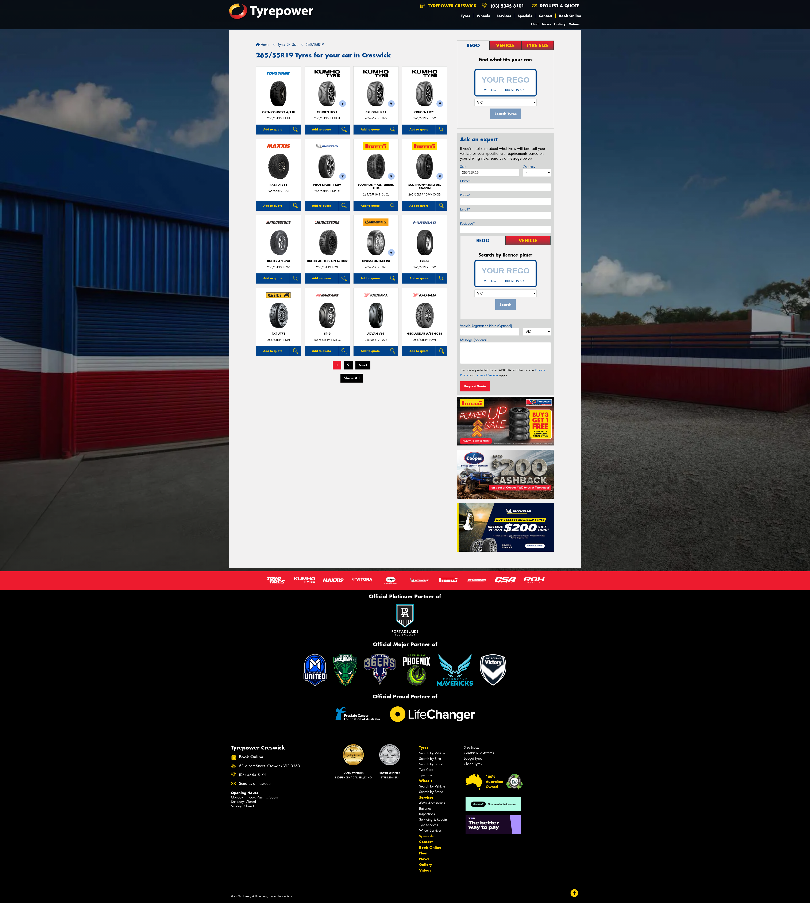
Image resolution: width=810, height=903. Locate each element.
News (546, 24)
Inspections (427, 814)
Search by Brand (431, 764)
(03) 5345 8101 (507, 5)
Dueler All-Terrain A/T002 (327, 261)
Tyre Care (426, 769)
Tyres (465, 16)
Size (463, 166)
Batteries (425, 808)
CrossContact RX (376, 261)
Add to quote (272, 129)
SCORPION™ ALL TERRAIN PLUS (376, 186)
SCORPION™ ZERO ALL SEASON (424, 186)
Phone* (465, 195)
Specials (525, 16)
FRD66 (424, 261)
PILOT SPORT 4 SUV (327, 185)
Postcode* (467, 223)
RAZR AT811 (278, 185)
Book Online (570, 16)
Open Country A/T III (278, 112)
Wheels (483, 16)
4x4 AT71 (278, 333)
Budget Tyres (473, 758)
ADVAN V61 (376, 333)
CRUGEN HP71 (327, 112)
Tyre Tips (425, 775)
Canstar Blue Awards (479, 753)
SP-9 (327, 333)
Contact (545, 16)
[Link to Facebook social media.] (574, 893)
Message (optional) (474, 340)
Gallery (560, 24)
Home (264, 44)
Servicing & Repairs (433, 819)
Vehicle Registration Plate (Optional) (486, 326)
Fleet (535, 24)
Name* (465, 181)
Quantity (529, 166)
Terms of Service (486, 375)
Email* (465, 209)
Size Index (471, 747)
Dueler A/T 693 (278, 261)
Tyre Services (428, 825)
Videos (574, 24)
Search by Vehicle (432, 753)
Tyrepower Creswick (452, 5)
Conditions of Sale (282, 896)
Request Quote (475, 386)
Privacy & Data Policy (256, 896)
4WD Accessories (432, 803)
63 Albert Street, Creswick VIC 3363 (269, 766)
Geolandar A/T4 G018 (424, 333)
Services (504, 16)
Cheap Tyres (473, 764)
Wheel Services (430, 830)
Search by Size (430, 758)
